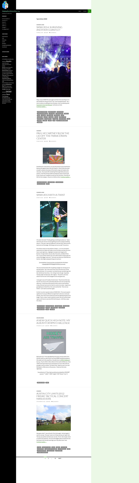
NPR (3, 81)
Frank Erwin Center (42, 182)
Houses (47, 307)
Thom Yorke (4, 99)
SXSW (42, 24)
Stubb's (4, 89)
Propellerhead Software (6, 45)
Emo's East (5, 70)
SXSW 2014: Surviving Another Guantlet (49, 28)
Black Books (60, 111)
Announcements (5, 18)
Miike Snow (4, 80)
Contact (85, 11)
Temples (39, 120)
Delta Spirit (64, 447)
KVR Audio (4, 40)
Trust (50, 120)
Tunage (3, 27)
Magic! (45, 117)
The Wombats (59, 450)
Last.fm (3, 41)
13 (55, 458)
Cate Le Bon (51, 113)
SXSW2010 (4, 94)
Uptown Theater (7, 100)
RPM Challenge (65, 360)
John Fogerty (51, 182)
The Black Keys (51, 450)
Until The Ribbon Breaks (62, 120)
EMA (38, 115)
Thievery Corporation (42, 452)
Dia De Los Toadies (6, 68)
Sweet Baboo (62, 118)
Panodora (4, 43)
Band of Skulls (52, 111)
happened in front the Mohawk (44, 105)
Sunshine (4, 92)
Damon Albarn (59, 113)
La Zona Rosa (5, 76)
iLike (3, 38)
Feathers (43, 115)
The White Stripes (6, 97)
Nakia (56, 117)
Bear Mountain (41, 305)
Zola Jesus (4, 103)
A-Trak (39, 447)
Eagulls (66, 113)
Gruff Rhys (57, 115)
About (80, 11)
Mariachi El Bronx (6, 78)
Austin (8, 61)
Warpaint (40, 122)
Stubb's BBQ (8, 89)
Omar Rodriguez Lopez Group (8, 82)
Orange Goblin (41, 309)
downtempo (40, 448)
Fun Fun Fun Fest (5, 72)
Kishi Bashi (40, 117)
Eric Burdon (66, 305)
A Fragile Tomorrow (42, 111)
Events (3, 22)
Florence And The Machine (51, 448)
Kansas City (61, 307)
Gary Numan (50, 115)
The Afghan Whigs (42, 450)
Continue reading (41, 106)
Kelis (62, 115)
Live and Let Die (59, 182)
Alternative (12, 59)
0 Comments (53, 32)
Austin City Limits (46, 447)
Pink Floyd (4, 84)
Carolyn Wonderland (42, 113)
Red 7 (3, 86)
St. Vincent (55, 118)
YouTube (52, 309)
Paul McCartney (41, 183)
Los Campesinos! (62, 448)
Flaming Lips (10, 70)
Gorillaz (10, 72)
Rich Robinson (48, 118)
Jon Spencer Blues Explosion (7, 73)
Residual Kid (40, 118)
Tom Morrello (9, 99)
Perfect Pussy (63, 117)
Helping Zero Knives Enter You (11, 11)
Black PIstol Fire (50, 305)
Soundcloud (4, 47)
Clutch (7, 67)
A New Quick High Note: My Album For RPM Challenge (53, 321)
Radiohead (9, 84)
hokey (46, 32)
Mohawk (51, 117)
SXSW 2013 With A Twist (50, 194)
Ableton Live (7, 59)
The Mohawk (5, 96)
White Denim (4, 101)
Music (3, 23)
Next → (60, 458)
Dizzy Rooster (59, 305)
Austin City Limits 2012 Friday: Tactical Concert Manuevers (52, 396)
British (58, 447)
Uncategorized (40, 317)
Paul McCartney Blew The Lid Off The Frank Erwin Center (52, 136)
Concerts (38, 24)
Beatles (3, 67)
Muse (12, 80)
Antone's (4, 61)
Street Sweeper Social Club (7, 87)
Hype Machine (5, 36)
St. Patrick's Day (8, 86)
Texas (8, 94)
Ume (54, 120)
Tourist (45, 120)
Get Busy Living (41, 307)
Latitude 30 (11, 75)
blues (53, 447)
